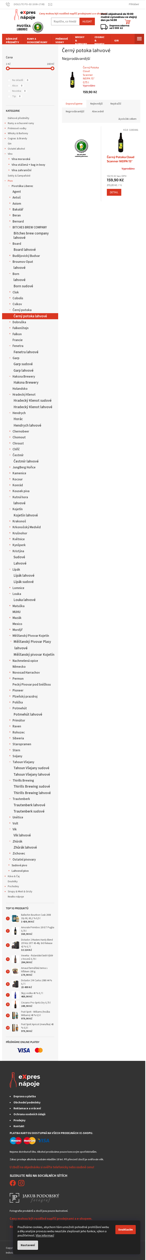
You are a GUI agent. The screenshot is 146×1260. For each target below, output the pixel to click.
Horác (18, 419)
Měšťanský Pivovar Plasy (32, 641)
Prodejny (19, 1120)
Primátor (19, 720)
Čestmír (18, 455)
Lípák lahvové (23, 575)
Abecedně (98, 111)
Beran (17, 215)
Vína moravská (21, 159)
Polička (18, 702)
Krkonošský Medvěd (27, 527)
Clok (16, 292)
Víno (10, 154)
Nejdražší (115, 104)
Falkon (17, 334)
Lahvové (19, 563)
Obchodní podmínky (26, 1102)
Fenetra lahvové (25, 352)
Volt (15, 823)
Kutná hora (20, 497)
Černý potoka (22, 310)
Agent (17, 191)
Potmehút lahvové (27, 714)
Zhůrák (17, 841)
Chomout (19, 437)
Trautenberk (21, 799)
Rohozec (19, 732)
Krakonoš (19, 521)
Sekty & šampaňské (19, 176)
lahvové (19, 267)
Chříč (16, 449)
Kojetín (18, 509)
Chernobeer (21, 431)
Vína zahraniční (21, 170)
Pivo (10, 181)
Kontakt (18, 1126)
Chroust (18, 443)
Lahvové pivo (20, 871)
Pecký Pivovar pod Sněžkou (32, 684)
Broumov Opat (23, 262)
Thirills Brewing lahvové (32, 792)
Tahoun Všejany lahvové (31, 774)
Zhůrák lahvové (25, 847)
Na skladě (20, 80)
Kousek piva (21, 491)
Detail (114, 192)
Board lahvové (24, 249)
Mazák (17, 618)
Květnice (19, 539)
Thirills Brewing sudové (31, 786)
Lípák (16, 569)
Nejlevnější (96, 104)
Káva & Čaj (14, 876)
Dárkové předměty (18, 118)
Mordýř (17, 630)
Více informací (45, 1235)
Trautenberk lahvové (29, 805)
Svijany (17, 756)
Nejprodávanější (75, 111)
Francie (18, 340)
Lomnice (18, 588)
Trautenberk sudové (28, 811)
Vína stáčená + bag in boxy (28, 165)
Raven (17, 726)
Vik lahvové (22, 835)
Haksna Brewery (24, 376)
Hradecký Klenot (24, 394)
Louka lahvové (24, 599)
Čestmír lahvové (26, 461)
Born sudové (23, 286)
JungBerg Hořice (24, 467)
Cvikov (17, 304)
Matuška (19, 606)
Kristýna (18, 551)
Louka (17, 594)
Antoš (17, 197)
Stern (16, 750)
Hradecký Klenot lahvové (32, 407)
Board (17, 244)
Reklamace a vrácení (27, 1108)
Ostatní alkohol (16, 149)
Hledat (87, 21)
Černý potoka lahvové (30, 316)
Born (16, 274)
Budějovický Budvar (26, 256)
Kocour (18, 479)
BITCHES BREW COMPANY (30, 227)
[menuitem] (12, 41)
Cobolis (18, 298)
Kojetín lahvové (25, 515)
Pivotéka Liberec (22, 186)
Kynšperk (19, 545)
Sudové (19, 557)
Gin (9, 144)
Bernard (18, 221)
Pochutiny (13, 886)
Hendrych (19, 413)
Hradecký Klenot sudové (32, 400)
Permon (18, 678)
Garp (16, 358)
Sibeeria (18, 738)
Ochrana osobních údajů (29, 1114)
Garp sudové (23, 364)
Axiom (17, 203)
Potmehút (20, 708)
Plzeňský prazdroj (25, 696)
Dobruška (19, 322)
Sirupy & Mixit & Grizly (20, 891)
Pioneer (18, 690)
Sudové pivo (19, 865)
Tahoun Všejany (23, 762)
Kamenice (19, 473)
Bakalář (18, 209)
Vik (15, 829)
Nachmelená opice (25, 661)
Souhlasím (125, 1230)
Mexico (17, 624)
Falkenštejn (21, 328)
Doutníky (13, 881)
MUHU (17, 612)
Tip (16, 96)
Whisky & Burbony (18, 133)
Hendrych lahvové (27, 425)
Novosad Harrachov (26, 672)
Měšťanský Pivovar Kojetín (31, 636)
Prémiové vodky (17, 128)
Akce (17, 86)
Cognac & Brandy (17, 138)
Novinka (18, 91)
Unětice (18, 817)
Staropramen (22, 744)
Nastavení (28, 1245)
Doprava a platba (24, 1096)
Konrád (18, 485)
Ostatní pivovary (24, 859)
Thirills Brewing (23, 780)
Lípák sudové (23, 581)
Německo (19, 666)
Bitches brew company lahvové (31, 235)
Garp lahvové (23, 370)
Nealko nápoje (16, 897)
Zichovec (19, 853)
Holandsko (20, 388)
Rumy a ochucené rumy (21, 123)
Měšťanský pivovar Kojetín (33, 654)
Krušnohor (20, 533)
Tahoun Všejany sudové (31, 768)
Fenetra (18, 346)
